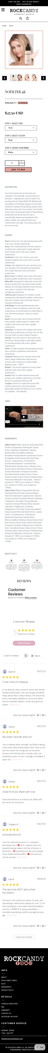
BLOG (3, 984)
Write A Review (24, 643)
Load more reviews (24, 937)
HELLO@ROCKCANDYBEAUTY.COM (12, 1039)
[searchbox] (13, 655)
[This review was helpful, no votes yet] (38, 715)
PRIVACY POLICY (7, 990)
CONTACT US (6, 1013)
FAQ (2, 1007)
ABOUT (4, 977)
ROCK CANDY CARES (9, 980)
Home (4, 26)
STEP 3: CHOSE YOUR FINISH (17, 148)
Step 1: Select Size (14, 123)
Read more (14, 704)
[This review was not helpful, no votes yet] (43, 715)
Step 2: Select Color (15, 136)
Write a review (31, 598)
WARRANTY (5, 1010)
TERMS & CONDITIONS (9, 1004)
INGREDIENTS (6, 987)
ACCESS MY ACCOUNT (9, 1017)
